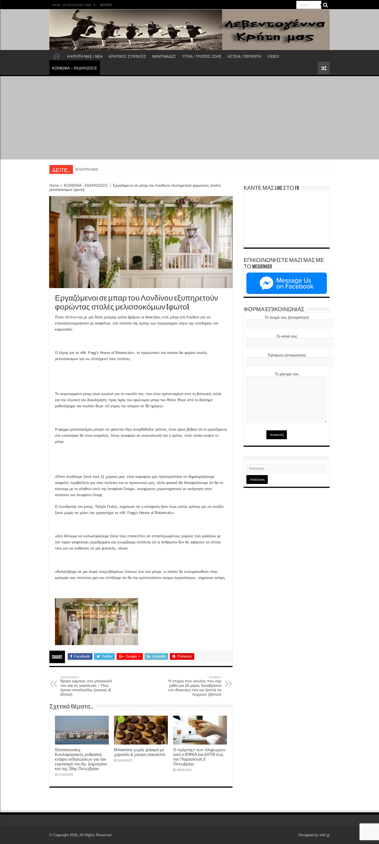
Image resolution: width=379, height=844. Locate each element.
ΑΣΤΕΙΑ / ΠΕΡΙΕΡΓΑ (244, 56)
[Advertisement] (189, 118)
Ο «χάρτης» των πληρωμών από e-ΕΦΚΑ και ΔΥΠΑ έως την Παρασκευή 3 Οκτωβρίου (199, 756)
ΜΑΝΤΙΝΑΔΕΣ (164, 56)
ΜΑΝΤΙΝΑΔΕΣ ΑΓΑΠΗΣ (94, 169)
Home (54, 185)
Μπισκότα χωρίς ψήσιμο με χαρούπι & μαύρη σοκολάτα (139, 752)
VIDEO (273, 56)
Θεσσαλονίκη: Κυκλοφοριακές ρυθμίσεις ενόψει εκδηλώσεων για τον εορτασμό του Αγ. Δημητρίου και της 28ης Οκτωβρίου (81, 759)
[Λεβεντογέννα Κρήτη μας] (189, 29)
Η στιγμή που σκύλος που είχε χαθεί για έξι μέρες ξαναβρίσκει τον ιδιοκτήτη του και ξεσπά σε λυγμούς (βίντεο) (194, 685)
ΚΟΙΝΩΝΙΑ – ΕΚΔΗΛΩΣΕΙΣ (74, 68)
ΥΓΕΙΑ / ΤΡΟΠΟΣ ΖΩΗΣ (201, 56)
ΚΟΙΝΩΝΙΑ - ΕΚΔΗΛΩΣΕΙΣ (86, 185)
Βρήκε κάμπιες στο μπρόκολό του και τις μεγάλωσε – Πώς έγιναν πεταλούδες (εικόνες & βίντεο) (86, 685)
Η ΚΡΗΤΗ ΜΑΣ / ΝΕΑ (85, 56)
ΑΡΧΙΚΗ (106, 5)
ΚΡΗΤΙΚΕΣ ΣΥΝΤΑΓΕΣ (127, 56)
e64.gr (325, 835)
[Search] (325, 5)
